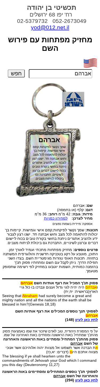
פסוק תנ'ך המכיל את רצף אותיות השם (59, 283)
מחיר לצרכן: (82, 218)
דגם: (89, 210)
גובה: (76, 214)
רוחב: (52, 214)
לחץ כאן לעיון (86, 320)
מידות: (87, 214)
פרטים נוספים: (85, 250)
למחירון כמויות (55, 218)
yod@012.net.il (50, 27)
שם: (89, 205)
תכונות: (91, 230)
